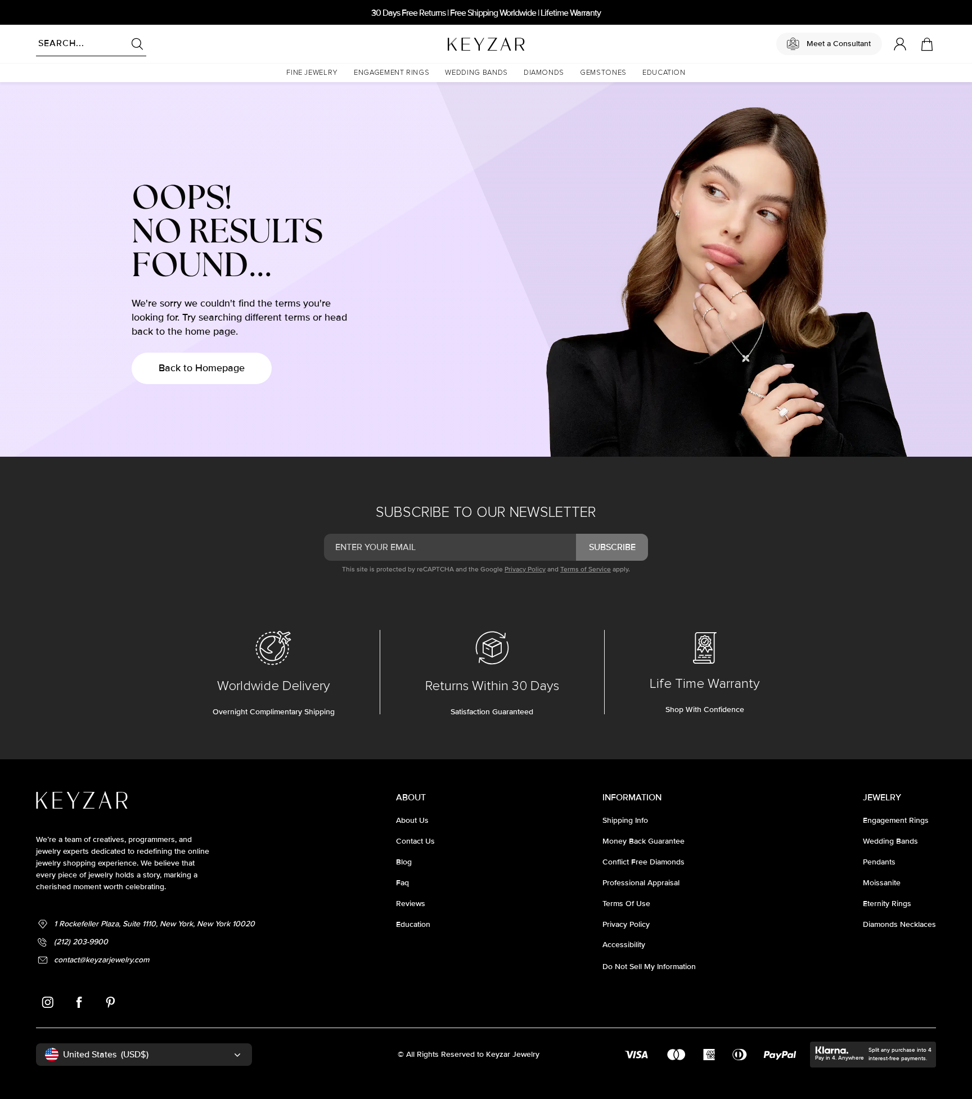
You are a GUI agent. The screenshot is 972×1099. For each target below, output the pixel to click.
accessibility (623, 944)
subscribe (612, 547)
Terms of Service (585, 569)
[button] (312, 73)
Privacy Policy (525, 569)
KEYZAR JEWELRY (458, 41)
